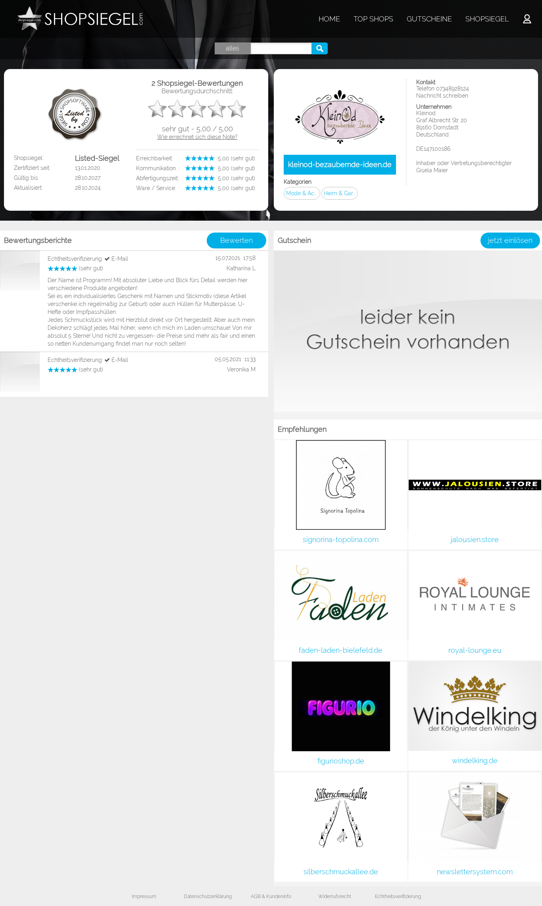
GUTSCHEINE (429, 19)
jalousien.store (475, 539)
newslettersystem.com (475, 872)
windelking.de (475, 760)
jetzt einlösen (510, 240)
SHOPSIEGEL (487, 19)
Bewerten (236, 240)
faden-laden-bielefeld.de (340, 650)
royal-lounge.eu (475, 650)
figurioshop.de (340, 761)
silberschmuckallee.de (341, 872)
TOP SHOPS (373, 19)
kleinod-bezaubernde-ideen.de (340, 164)
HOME (329, 19)
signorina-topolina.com (341, 539)
